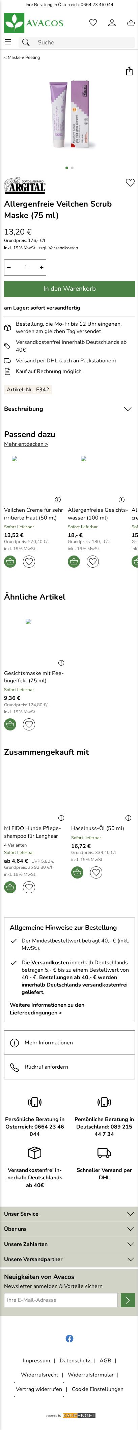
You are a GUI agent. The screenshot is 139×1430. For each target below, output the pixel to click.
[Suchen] (27, 42)
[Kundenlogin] (112, 23)
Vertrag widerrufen (39, 1389)
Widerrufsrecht (39, 1375)
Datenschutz (75, 1360)
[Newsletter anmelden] (128, 1300)
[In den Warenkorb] (10, 562)
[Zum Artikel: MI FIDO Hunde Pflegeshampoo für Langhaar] (36, 796)
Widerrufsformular (91, 1375)
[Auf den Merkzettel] (130, 183)
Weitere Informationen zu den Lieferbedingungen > (47, 1008)
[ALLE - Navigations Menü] (8, 42)
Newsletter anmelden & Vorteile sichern (53, 1286)
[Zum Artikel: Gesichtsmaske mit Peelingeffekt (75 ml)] (36, 641)
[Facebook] (69, 1339)
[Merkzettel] (93, 23)
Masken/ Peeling (24, 58)
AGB (105, 1360)
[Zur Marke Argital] (25, 185)
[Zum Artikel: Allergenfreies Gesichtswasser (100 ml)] (98, 478)
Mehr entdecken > (26, 444)
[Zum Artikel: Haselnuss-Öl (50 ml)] (103, 796)
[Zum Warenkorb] (131, 23)
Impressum (36, 1360)
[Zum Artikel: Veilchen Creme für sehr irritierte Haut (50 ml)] (34, 478)
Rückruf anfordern (46, 1067)
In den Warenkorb (70, 288)
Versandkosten (63, 248)
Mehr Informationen (49, 1042)
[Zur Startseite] (34, 23)
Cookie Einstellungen (97, 1389)
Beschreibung (23, 409)
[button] (129, 71)
